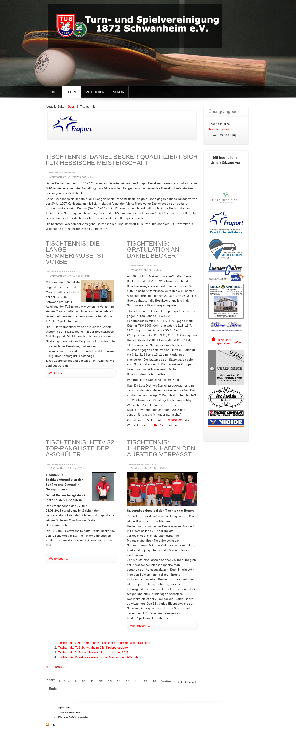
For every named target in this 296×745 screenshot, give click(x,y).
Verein (118, 92)
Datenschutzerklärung (69, 712)
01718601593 (173, 420)
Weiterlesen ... (59, 373)
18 (154, 681)
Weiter (166, 681)
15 (127, 681)
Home (52, 92)
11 (92, 681)
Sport (71, 92)
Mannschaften (56, 667)
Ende (53, 688)
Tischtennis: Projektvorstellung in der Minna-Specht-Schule (98, 657)
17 (145, 681)
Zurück (64, 681)
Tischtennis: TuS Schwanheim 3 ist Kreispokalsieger (93, 647)
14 (118, 681)
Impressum (64, 707)
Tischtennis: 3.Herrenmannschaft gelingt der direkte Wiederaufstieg (104, 642)
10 (83, 681)
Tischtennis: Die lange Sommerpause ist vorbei (75, 252)
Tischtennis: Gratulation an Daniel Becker (153, 249)
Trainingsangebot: (220, 129)
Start (51, 680)
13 (110, 681)
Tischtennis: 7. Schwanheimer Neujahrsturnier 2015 (93, 652)
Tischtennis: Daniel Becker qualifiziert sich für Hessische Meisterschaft (121, 159)
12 (101, 681)
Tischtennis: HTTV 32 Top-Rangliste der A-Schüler (80, 448)
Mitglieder (95, 92)
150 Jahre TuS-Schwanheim (73, 717)
